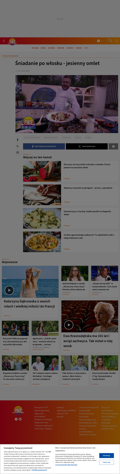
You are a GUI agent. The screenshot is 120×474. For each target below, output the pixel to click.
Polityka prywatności (39, 470)
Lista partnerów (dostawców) (66, 465)
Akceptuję (106, 456)
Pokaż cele (106, 462)
